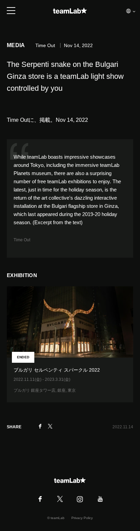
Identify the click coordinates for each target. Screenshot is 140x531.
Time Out (22, 240)
